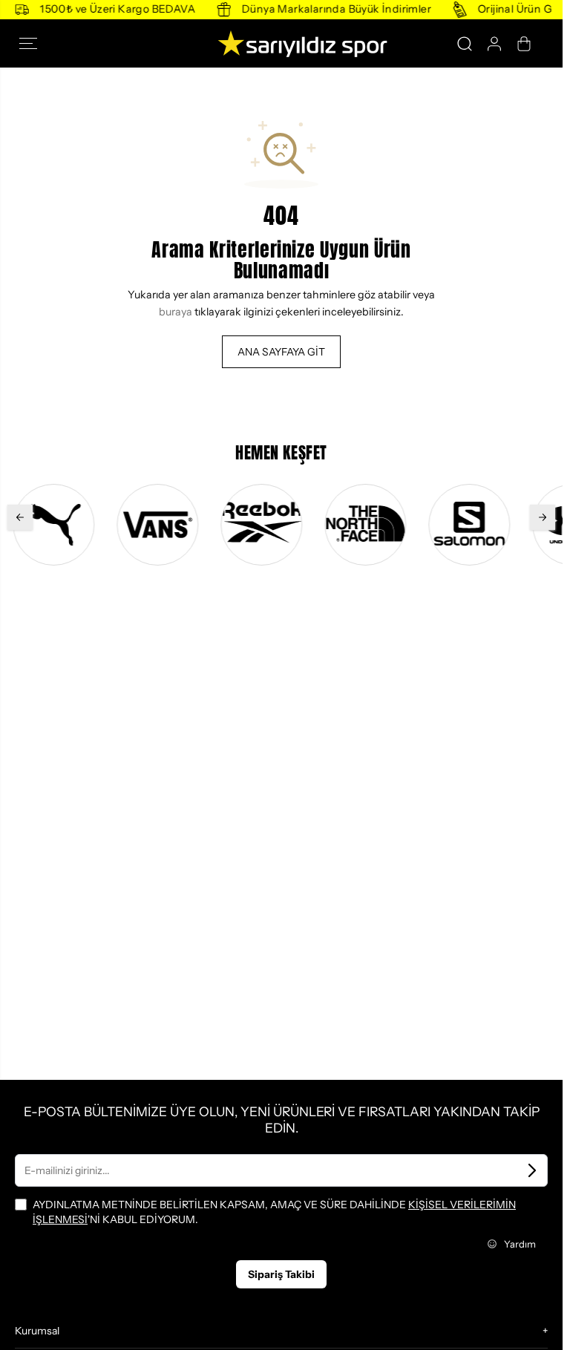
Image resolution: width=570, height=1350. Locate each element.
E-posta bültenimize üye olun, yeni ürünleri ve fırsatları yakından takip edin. (282, 1120)
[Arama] (464, 43)
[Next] (542, 517)
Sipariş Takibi (281, 1274)
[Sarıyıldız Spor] (281, 43)
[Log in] (494, 43)
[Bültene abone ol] (532, 1170)
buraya (175, 311)
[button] (32, 43)
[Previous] (20, 517)
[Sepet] (524, 43)
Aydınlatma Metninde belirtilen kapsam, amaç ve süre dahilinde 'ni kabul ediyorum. (274, 1212)
